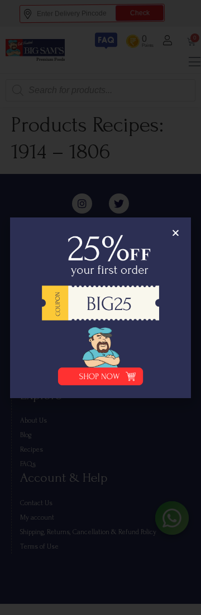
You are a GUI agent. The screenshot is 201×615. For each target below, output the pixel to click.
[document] (100, 307)
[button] (175, 233)
